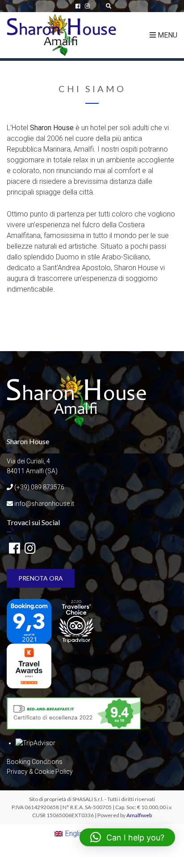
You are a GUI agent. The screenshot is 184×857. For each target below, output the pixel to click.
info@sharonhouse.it (44, 503)
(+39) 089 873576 (39, 487)
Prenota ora (40, 578)
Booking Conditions (35, 761)
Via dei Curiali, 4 (28, 461)
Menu (166, 35)
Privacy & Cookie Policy (40, 771)
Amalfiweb (139, 815)
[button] (127, 837)
